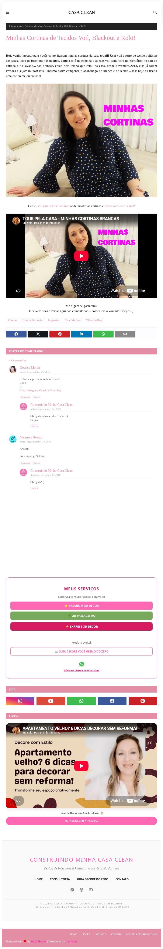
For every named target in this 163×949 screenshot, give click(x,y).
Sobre (86, 934)
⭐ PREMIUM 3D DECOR (81, 607)
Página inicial (15, 26)
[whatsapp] (81, 701)
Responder (25, 397)
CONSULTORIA (60, 879)
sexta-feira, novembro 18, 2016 (35, 441)
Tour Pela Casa (72, 320)
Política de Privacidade (141, 934)
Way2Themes (38, 941)
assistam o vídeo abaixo (53, 206)
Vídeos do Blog (94, 320)
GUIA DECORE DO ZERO (92, 879)
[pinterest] (143, 701)
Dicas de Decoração (32, 320)
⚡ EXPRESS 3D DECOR (81, 627)
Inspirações (54, 320)
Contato (116, 934)
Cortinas (29, 26)
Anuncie (100, 934)
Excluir (37, 397)
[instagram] (20, 701)
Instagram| (33, 390)
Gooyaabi (71, 941)
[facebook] (112, 701)
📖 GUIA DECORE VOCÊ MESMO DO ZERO (81, 650)
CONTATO (122, 879)
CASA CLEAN (81, 12)
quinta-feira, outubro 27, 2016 (46, 409)
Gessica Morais (30, 367)
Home (73, 934)
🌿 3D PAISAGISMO (82, 617)
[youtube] (51, 701)
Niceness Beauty (31, 437)
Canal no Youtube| (50, 390)
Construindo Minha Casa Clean (51, 404)
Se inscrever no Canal (81, 820)
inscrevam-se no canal (119, 206)
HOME (38, 879)
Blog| (23, 390)
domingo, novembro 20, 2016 (45, 475)
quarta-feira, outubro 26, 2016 (35, 372)
